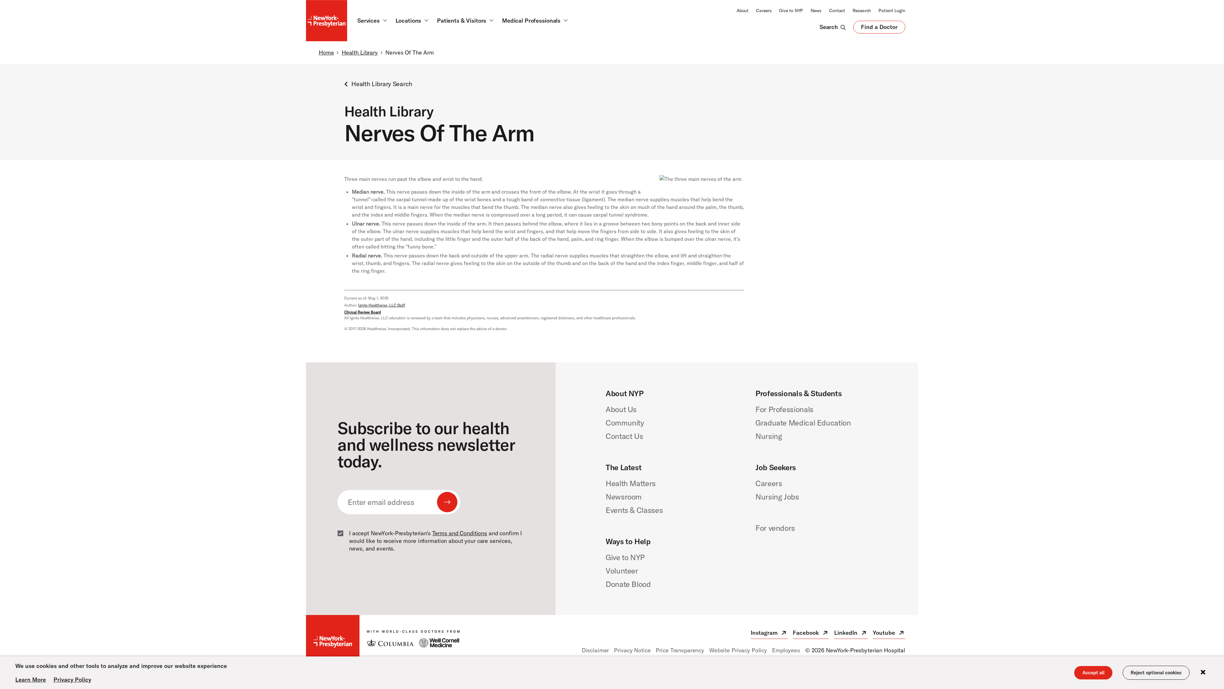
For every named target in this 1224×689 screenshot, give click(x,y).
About (742, 10)
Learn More (30, 679)
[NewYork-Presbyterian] (383, 642)
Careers (763, 10)
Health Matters (631, 483)
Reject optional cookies (1156, 673)
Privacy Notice (632, 650)
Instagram (769, 634)
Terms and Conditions (459, 533)
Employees (786, 650)
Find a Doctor (879, 28)
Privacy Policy (72, 679)
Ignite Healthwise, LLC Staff (381, 305)
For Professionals (784, 409)
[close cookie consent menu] (1203, 672)
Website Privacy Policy (738, 650)
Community (625, 422)
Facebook (811, 634)
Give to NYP (791, 10)
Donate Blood (628, 584)
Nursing (768, 436)
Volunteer (622, 570)
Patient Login (891, 10)
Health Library (360, 52)
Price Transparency (680, 650)
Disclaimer (595, 650)
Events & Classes (634, 510)
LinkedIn (851, 634)
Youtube (889, 634)
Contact (837, 10)
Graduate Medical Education (803, 422)
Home (326, 52)
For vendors (775, 528)
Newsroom (624, 496)
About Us (621, 409)
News (816, 10)
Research (862, 10)
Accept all (1093, 673)
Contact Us (624, 436)
